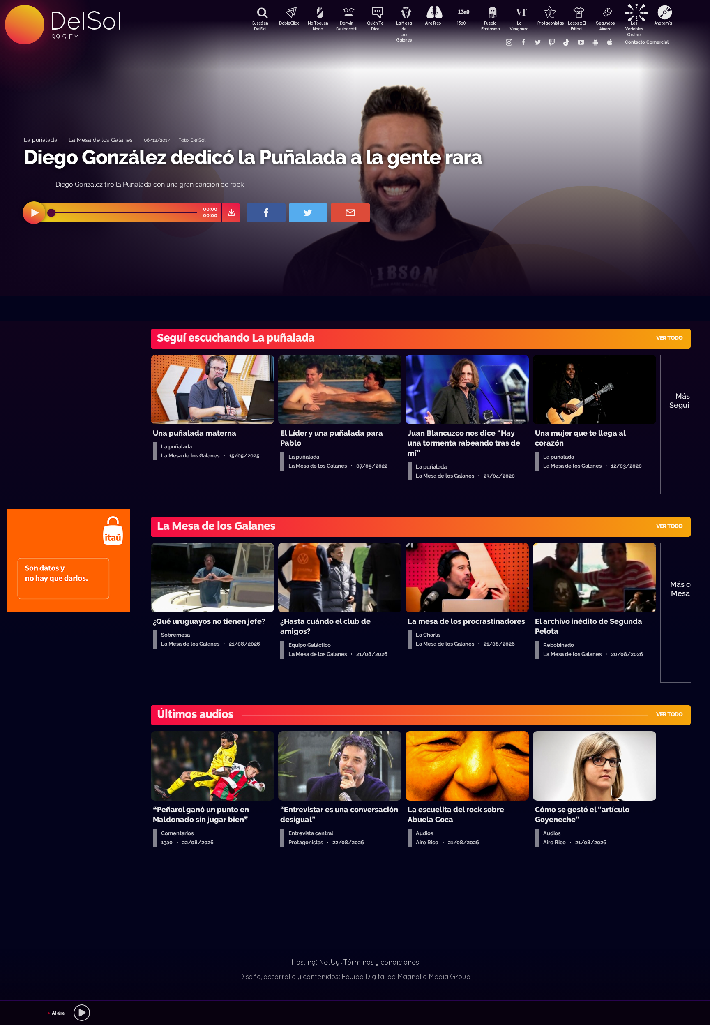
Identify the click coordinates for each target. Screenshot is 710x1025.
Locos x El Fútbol (577, 26)
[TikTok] (566, 42)
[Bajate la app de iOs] (609, 42)
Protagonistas (547, 23)
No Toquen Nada (318, 26)
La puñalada (41, 139)
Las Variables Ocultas (634, 27)
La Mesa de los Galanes (101, 139)
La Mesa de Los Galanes (404, 27)
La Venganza (518, 26)
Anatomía (663, 23)
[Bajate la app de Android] (595, 42)
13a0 (461, 23)
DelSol (85, 21)
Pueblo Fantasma (490, 26)
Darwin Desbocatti (346, 26)
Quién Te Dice (375, 26)
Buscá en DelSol (260, 26)
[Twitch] (552, 42)
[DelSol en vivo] (355, 1012)
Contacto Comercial (647, 42)
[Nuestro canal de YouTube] (580, 42)
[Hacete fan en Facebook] (523, 42)
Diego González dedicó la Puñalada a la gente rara (253, 157)
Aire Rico (433, 23)
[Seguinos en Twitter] (537, 42)
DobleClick (289, 23)
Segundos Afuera (605, 26)
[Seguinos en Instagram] (509, 42)
